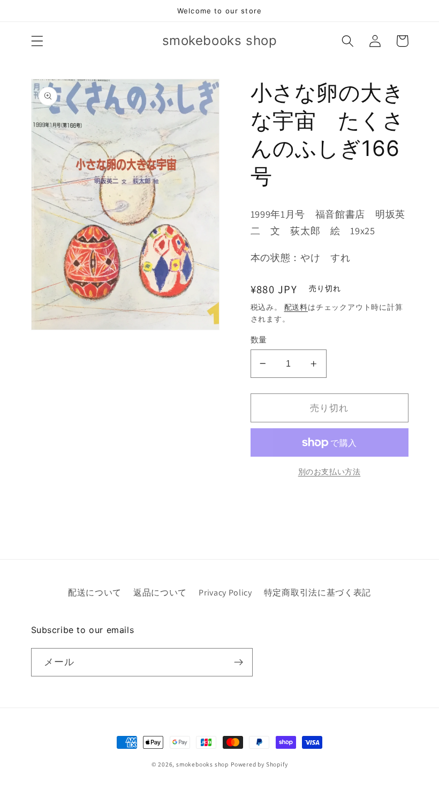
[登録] (238, 662)
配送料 (296, 307)
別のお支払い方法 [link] (329, 472)
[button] (37, 41)
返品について (160, 592)
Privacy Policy (225, 592)
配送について (95, 592)
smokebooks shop (202, 764)
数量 (259, 339)
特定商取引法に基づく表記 (317, 592)
